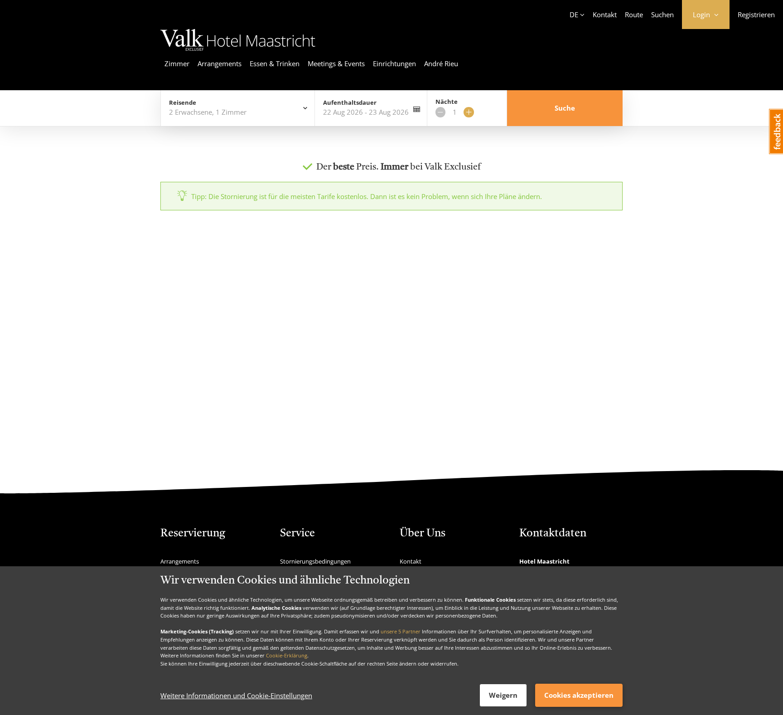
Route (634, 14)
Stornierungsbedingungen (315, 561)
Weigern (503, 695)
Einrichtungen (394, 63)
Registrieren (756, 14)
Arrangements (220, 63)
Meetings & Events (336, 63)
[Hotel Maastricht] (237, 52)
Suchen (662, 14)
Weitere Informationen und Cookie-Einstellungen (236, 695)
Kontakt (605, 14)
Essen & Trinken (275, 63)
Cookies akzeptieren (579, 695)
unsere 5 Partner (400, 631)
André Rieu (441, 63)
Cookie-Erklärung (286, 655)
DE (574, 14)
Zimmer (176, 63)
